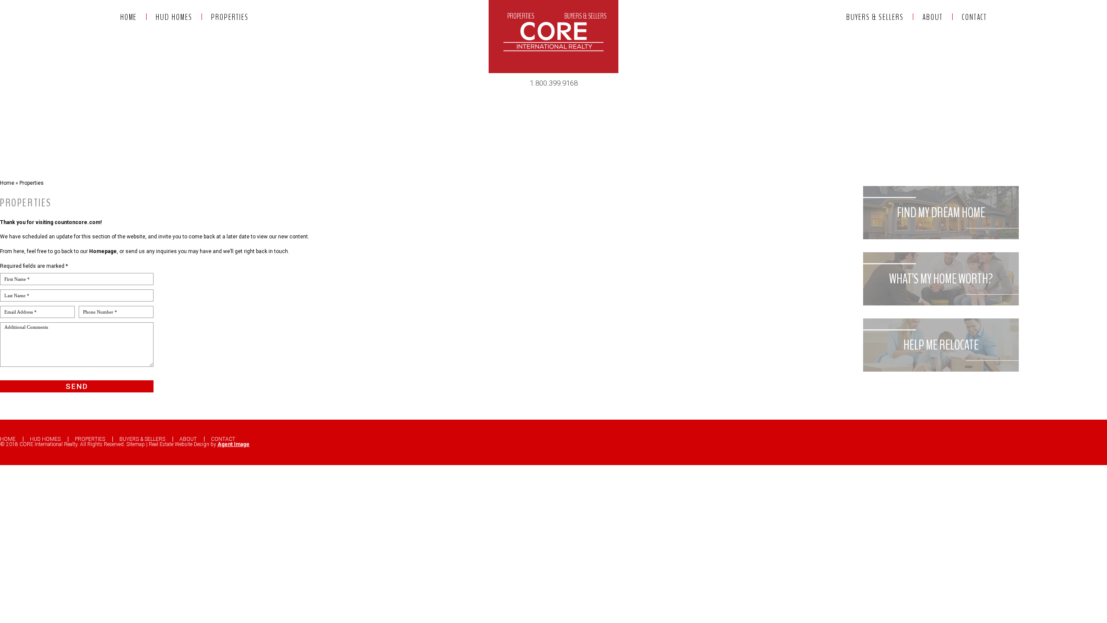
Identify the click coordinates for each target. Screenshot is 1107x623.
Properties (520, 16)
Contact (691, 16)
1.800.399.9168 (554, 83)
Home (412, 16)
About (644, 16)
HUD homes (463, 16)
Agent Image (234, 444)
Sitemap (135, 444)
